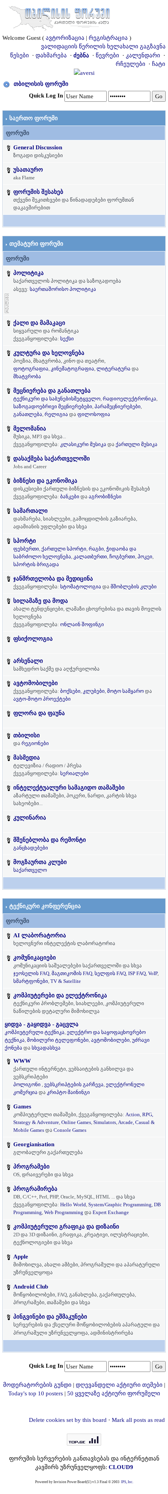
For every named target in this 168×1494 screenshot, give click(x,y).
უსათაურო (28, 169)
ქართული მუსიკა (136, 444)
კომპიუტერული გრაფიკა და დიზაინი (66, 1226)
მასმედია (26, 757)
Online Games (76, 1122)
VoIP (152, 973)
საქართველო (30, 870)
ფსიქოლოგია (33, 638)
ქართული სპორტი (63, 549)
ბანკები (69, 496)
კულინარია (29, 817)
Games (22, 1106)
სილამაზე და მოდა (40, 601)
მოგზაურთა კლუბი (40, 862)
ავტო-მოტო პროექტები (42, 699)
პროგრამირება (35, 1189)
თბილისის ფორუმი (41, 84)
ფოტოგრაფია (30, 369)
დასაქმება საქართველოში (51, 458)
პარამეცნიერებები (118, 406)
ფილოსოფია (93, 414)
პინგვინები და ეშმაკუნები (50, 1316)
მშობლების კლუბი (134, 586)
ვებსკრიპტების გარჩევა (74, 1084)
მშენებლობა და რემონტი (49, 840)
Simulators (104, 1122)
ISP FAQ (137, 973)
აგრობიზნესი (105, 496)
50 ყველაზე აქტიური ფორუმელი (113, 1393)
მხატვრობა (27, 376)
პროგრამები (31, 1166)
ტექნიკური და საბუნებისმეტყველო (56, 399)
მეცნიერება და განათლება (52, 391)
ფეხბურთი (26, 549)
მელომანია (29, 428)
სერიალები (74, 773)
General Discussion (37, 147)
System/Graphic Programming (120, 1204)
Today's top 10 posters (35, 1393)
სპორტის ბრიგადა (36, 564)
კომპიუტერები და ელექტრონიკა (60, 995)
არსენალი (28, 661)
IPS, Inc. (127, 1482)
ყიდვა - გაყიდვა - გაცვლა (42, 1024)
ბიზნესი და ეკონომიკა (45, 481)
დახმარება (51, 55)
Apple (20, 1256)
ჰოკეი (145, 556)
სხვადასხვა (46, 1048)
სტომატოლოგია (80, 586)
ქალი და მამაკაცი (39, 323)
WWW (22, 1061)
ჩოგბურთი (122, 556)
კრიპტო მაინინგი (68, 1092)
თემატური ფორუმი (36, 244)
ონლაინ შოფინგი (82, 624)
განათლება (27, 414)
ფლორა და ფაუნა (39, 713)
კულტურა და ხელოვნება (48, 353)
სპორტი (24, 541)
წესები (19, 55)
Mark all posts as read (138, 1420)
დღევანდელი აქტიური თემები (119, 1385)
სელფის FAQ (110, 973)
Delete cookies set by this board (68, 1420)
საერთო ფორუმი (33, 118)
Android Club (30, 1286)
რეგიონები (35, 743)
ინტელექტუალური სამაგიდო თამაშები (69, 787)
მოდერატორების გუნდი (37, 1385)
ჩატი (158, 64)
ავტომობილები (35, 683)
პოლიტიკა (28, 273)
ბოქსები (70, 691)
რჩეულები (130, 64)
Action (132, 1114)
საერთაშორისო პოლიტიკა (63, 289)
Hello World (73, 1204)
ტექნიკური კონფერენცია (45, 906)
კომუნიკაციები (34, 957)
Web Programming (63, 1212)
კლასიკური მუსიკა (83, 444)
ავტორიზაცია (65, 38)
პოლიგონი (27, 1084)
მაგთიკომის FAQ (72, 973)
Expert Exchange (111, 1212)
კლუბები (94, 691)
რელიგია (56, 414)
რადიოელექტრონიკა (129, 399)
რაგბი (96, 549)
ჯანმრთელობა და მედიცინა (53, 578)
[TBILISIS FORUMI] (59, 17)
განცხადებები (30, 848)
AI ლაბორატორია (39, 935)
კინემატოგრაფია (72, 369)
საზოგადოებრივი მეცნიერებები (52, 406)
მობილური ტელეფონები (58, 1040)
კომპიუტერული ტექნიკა (34, 1032)
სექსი (67, 339)
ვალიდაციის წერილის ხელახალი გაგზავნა (103, 46)
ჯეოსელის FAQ (31, 973)
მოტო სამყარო (125, 691)
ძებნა (81, 55)
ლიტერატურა (113, 369)
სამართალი (30, 511)
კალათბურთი (90, 556)
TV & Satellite (65, 981)
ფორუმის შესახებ (38, 192)
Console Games (70, 1130)
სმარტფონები (30, 981)
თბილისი (26, 735)
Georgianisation (33, 1144)
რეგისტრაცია (108, 38)
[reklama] (7, 302)
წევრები (107, 55)
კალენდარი (143, 55)
